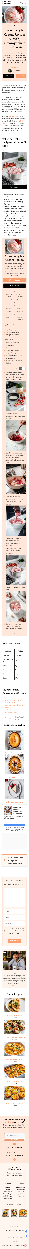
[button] (21, 2)
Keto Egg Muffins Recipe (14, 1103)
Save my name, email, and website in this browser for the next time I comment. (15, 931)
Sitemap (14, 1241)
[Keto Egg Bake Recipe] (14, 1071)
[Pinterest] (14, 1159)
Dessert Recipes (7, 1194)
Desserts (17, 26)
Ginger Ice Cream (9, 703)
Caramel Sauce (14, 116)
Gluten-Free (20, 1196)
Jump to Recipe (8, 76)
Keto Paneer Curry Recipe (14, 1059)
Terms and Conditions (14, 1234)
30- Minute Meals (21, 1187)
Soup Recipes (8, 1198)
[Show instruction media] (20, 368)
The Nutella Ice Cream (11, 710)
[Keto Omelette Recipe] (14, 1005)
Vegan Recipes (21, 1194)
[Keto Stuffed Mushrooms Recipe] (14, 1027)
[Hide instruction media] (24, 368)
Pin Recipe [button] (15, 285)
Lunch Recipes (8, 1192)
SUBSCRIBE (14, 1139)
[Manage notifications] (25, 1245)
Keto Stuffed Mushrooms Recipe (14, 1037)
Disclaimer (19, 1237)
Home (11, 26)
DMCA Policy (10, 1237)
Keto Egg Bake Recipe (14, 1081)
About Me (10, 1223)
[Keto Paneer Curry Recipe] (14, 1049)
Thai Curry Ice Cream (10, 712)
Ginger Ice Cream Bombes (12, 700)
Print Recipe (21, 76)
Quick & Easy (20, 1192)
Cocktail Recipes (7, 1196)
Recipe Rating (9, 884)
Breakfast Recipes (7, 1188)
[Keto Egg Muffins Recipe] (14, 1093)
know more (14, 985)
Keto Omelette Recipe (14, 1015)
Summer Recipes (20, 1189)
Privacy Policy (14, 1226)
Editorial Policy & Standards (14, 1230)
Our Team (19, 1223)
